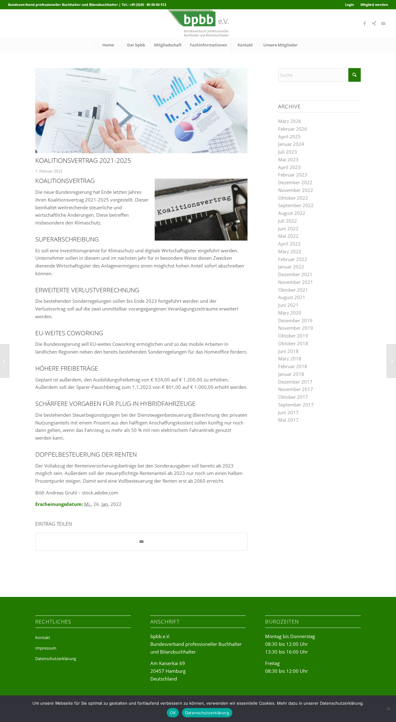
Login (349, 4)
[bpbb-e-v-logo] (198, 23)
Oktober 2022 (293, 198)
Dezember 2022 (295, 182)
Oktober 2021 (293, 290)
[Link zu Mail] (383, 23)
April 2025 (289, 136)
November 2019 (295, 328)
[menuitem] (349, 4)
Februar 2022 (292, 259)
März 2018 (289, 358)
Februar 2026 (292, 129)
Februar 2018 (292, 366)
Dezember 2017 (295, 382)
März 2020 (289, 313)
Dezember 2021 (295, 274)
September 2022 (296, 205)
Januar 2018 (291, 374)
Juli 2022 (287, 221)
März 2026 (289, 121)
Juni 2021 (288, 305)
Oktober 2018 (293, 343)
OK (173, 712)
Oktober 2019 (293, 336)
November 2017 (295, 389)
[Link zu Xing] (374, 23)
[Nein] (388, 709)
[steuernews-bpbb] (141, 110)
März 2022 (289, 251)
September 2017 (296, 405)
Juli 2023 (287, 152)
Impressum (45, 648)
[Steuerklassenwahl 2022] (5, 361)
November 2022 (295, 190)
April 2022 (289, 244)
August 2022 (291, 213)
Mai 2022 (288, 236)
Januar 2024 (291, 144)
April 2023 (289, 167)
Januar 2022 (291, 266)
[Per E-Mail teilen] (141, 541)
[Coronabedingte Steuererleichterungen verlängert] (391, 361)
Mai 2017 (288, 420)
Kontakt (42, 637)
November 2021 (295, 282)
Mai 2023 (288, 159)
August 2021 (291, 297)
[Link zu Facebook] (364, 23)
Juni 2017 (288, 412)
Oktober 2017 (293, 397)
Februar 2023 (292, 175)
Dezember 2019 (295, 320)
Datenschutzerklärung (55, 658)
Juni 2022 (288, 228)
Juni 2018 (288, 351)
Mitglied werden (374, 4)
